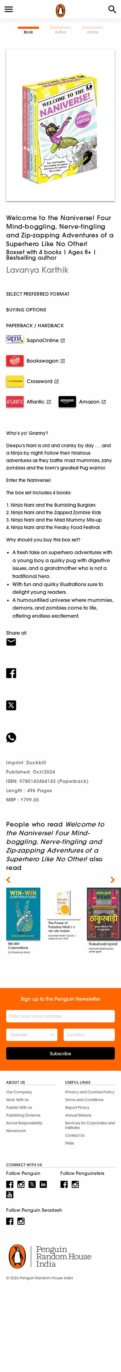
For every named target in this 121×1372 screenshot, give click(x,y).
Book (28, 32)
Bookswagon (43, 361)
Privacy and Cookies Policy (89, 1092)
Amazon (89, 402)
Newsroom (16, 1130)
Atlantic (36, 402)
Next (113, 880)
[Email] (60, 638)
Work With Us (17, 1099)
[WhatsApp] (60, 734)
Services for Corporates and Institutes (90, 1125)
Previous (8, 880)
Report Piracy (77, 1107)
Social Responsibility (24, 1123)
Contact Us (74, 1135)
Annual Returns (78, 1115)
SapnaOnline (43, 340)
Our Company (19, 1092)
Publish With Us (19, 1107)
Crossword (39, 381)
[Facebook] (60, 669)
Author (60, 32)
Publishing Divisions (23, 1115)
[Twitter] (60, 701)
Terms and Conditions (84, 1099)
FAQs (69, 1143)
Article (92, 32)
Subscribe (60, 1054)
